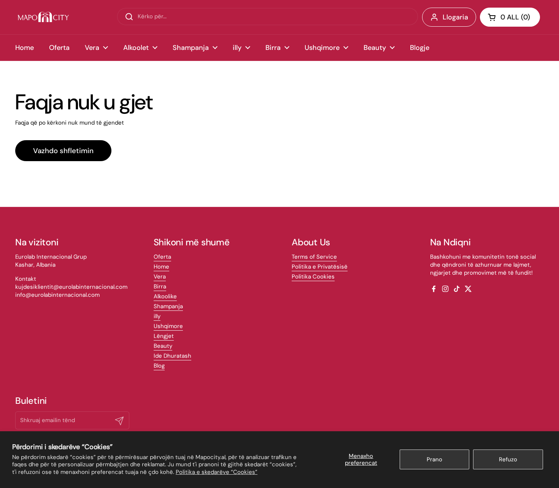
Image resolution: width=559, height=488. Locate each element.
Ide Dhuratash (172, 356)
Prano (434, 459)
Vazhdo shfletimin (63, 150)
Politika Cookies (313, 276)
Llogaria (455, 17)
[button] (510, 17)
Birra (160, 286)
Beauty (163, 346)
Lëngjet (164, 336)
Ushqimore (168, 326)
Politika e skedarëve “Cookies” (216, 472)
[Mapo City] (43, 17)
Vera (160, 276)
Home (161, 266)
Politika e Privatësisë (320, 266)
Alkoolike (165, 296)
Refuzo (508, 459)
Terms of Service (314, 257)
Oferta (162, 257)
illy (157, 316)
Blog (159, 366)
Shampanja (168, 306)
